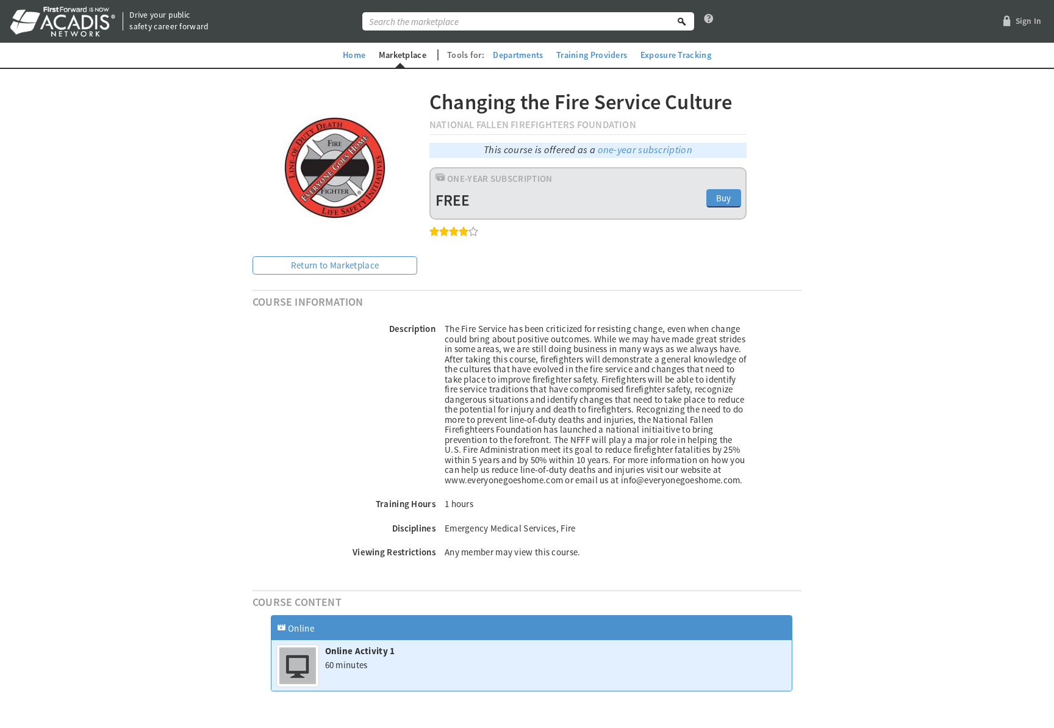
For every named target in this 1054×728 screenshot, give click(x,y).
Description (412, 328)
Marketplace (402, 54)
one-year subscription (645, 149)
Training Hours (406, 504)
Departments (518, 54)
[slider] (453, 231)
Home (354, 54)
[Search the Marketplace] (682, 21)
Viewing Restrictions (394, 552)
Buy (723, 198)
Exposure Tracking (675, 54)
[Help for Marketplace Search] (708, 21)
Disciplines (414, 528)
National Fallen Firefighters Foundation (532, 124)
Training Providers (591, 54)
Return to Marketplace (335, 265)
